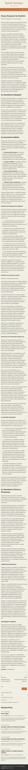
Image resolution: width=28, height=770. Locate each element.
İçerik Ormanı (14, 3)
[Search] (26, 9)
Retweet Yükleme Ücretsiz (7, 697)
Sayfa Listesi (3, 699)
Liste (2, 695)
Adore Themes (9, 768)
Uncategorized (10, 669)
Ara (2, 686)
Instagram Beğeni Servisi (6, 692)
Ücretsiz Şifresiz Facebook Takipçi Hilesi (9, 702)
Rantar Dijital (5, 713)
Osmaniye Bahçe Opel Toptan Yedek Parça (13, 739)
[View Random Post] (22, 9)
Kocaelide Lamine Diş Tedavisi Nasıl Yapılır (13, 727)
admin (19, 19)
